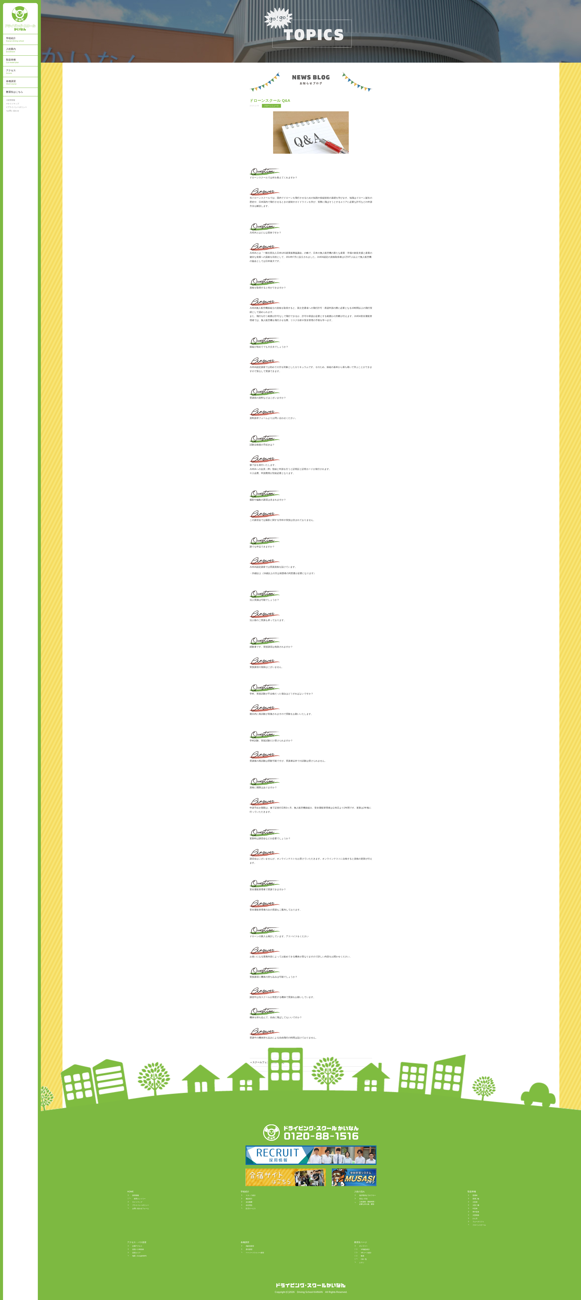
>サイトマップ (12, 104)
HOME (130, 1191)
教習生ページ (360, 1242)
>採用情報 (10, 100)
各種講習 (245, 1242)
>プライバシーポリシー (16, 107)
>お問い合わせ (12, 111)
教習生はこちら (14, 92)
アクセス (11, 71)
